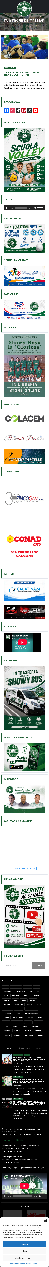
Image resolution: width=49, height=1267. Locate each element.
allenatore (16, 987)
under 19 (17, 1035)
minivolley (19, 1004)
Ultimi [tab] (9, 1048)
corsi (6, 995)
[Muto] (35, 208)
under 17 (38, 1031)
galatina (35, 995)
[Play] (7, 208)
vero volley (29, 1035)
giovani (6, 1000)
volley (40, 1035)
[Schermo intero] (44, 1196)
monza (29, 1004)
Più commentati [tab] (24, 1048)
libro (24, 1000)
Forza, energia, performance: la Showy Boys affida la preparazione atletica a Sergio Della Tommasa (29, 1102)
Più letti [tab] (39, 1048)
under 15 (17, 1031)
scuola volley (18, 1017)
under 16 (28, 1031)
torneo (15, 1026)
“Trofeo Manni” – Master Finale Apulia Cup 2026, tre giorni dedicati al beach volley (29, 1059)
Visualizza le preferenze (24, 1258)
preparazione (31, 1009)
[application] (24, 207)
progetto (7, 1013)
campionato (20, 991)
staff (6, 1026)
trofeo (25, 1026)
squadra (38, 1022)
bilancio (27, 987)
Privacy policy (7, 1140)
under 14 (7, 1031)
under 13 (35, 1026)
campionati (8, 991)
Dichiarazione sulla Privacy (28, 1264)
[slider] (40, 207)
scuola (6, 1017)
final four (16, 995)
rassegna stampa (31, 1013)
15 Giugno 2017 (9, 78)
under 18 (7, 1035)
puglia (18, 1013)
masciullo (7, 1004)
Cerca (39, 965)
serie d (39, 1017)
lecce (15, 1000)
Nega (24, 1251)
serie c (30, 1017)
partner (19, 1009)
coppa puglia (34, 991)
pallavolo (7, 1009)
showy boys (17, 1022)
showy (6, 1022)
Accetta (24, 1244)
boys (36, 987)
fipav (26, 995)
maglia (32, 1000)
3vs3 (5, 987)
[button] (45, 1220)
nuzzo (39, 1004)
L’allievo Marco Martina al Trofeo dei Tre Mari (21, 73)
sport (28, 1022)
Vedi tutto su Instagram (25, 868)
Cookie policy (18, 1140)
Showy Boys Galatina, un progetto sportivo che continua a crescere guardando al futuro (29, 1081)
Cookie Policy (14, 1264)
